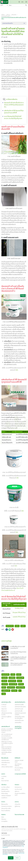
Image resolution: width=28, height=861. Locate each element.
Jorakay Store (19, 608)
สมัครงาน (17, 791)
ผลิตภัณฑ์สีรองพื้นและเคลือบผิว (6, 753)
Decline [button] (17, 858)
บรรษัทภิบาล (4, 798)
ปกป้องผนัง (4, 765)
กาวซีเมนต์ (3, 704)
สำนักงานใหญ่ (4, 793)
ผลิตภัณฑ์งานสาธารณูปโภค (18, 727)
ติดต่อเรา (17, 785)
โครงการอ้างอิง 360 (19, 814)
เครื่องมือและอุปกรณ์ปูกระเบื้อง (6, 713)
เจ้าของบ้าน (14, 15)
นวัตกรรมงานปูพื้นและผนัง (6, 717)
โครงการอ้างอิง (5, 781)
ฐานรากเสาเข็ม (13, 684)
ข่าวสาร (3, 802)
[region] (14, 471)
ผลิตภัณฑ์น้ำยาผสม (19, 720)
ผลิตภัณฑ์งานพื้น (18, 711)
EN (22, 2)
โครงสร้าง (4, 678)
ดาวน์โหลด (3, 776)
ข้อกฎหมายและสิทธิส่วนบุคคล (20, 794)
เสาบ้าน (17, 626)
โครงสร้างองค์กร (5, 791)
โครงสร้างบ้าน (9, 626)
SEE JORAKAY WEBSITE (18, 765)
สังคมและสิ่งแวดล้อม (6, 808)
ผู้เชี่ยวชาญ (17, 806)
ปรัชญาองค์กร (4, 789)
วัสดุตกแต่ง (4, 709)
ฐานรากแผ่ (4, 684)
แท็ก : (3, 626)
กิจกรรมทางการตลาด (6, 806)
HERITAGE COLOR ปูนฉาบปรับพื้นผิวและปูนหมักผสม (7, 743)
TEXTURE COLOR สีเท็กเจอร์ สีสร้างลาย (6, 738)
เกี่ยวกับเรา (4, 785)
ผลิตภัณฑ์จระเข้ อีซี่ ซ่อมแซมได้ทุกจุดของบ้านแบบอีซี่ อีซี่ (14, 112)
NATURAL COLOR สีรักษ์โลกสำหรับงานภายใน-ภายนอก (7, 730)
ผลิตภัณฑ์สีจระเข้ (5, 726)
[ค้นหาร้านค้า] (19, 2)
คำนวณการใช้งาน (19, 768)
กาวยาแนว (3, 707)
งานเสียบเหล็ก (20, 678)
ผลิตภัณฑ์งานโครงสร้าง (20, 707)
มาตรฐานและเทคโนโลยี (20, 774)
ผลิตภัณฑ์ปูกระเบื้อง (6, 702)
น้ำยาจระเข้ (3, 711)
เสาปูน (3, 694)
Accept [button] (10, 858)
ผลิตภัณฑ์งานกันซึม (19, 704)
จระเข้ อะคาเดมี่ (18, 789)
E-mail (3, 838)
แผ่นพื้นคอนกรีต (6, 691)
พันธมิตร (3, 814)
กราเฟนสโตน (4, 821)
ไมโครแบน (3, 819)
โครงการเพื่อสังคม (5, 810)
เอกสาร (3, 774)
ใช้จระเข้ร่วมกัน (4, 758)
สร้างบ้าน (4, 681)
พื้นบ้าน (3, 687)
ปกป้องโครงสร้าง (5, 760)
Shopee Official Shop (19, 612)
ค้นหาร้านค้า (17, 770)
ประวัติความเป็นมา (5, 787)
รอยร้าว (23, 626)
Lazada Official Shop (19, 617)
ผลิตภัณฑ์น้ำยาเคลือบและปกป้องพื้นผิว (20, 717)
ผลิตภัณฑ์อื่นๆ (18, 722)
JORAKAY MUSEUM (6, 795)
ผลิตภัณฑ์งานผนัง (19, 709)
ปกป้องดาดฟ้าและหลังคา (7, 767)
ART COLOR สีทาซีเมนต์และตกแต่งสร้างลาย (6, 735)
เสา (20, 691)
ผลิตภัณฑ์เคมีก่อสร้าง (20, 702)
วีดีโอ (2, 778)
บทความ (8, 15)
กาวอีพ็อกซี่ (12, 678)
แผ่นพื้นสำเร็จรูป (20, 687)
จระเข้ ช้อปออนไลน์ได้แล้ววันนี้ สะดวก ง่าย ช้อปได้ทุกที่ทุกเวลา (13, 117)
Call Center (4, 833)
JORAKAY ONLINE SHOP (19, 761)
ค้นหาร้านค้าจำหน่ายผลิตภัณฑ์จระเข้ (12, 589)
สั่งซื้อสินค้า (17, 758)
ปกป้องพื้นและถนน (5, 762)
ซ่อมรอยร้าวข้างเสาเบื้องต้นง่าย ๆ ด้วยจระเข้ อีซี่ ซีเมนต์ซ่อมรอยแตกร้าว (14, 105)
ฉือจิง (2, 817)
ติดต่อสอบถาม (18, 787)
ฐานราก (19, 681)
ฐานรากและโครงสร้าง (5, 16)
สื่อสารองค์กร (4, 804)
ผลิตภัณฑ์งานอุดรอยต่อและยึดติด (20, 713)
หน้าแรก (3, 15)
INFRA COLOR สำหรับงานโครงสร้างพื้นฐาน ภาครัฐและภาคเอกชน (6, 748)
